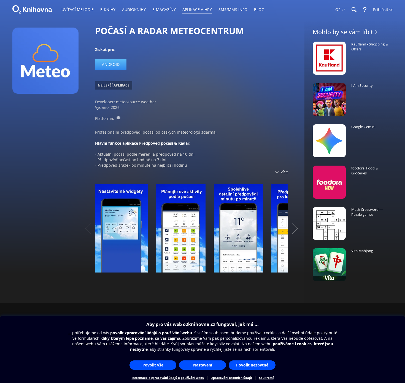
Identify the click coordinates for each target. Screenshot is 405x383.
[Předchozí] (88, 228)
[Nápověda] (364, 9)
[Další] (295, 228)
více (284, 171)
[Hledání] (353, 9)
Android (111, 64)
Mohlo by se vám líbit (343, 32)
